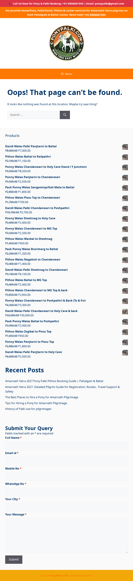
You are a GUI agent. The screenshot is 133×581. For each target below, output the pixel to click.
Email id (12, 453)
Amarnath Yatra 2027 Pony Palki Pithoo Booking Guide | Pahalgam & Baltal (54, 381)
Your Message (15, 514)
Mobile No (13, 468)
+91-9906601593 (95, 14)
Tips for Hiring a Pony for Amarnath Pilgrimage (36, 403)
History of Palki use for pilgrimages (28, 409)
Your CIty (12, 499)
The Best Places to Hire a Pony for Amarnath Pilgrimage (41, 397)
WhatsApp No (15, 484)
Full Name (13, 438)
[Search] (65, 115)
